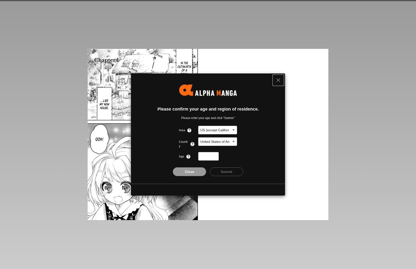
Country (183, 144)
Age (181, 156)
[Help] (189, 130)
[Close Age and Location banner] (278, 80)
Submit (226, 172)
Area (182, 130)
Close (189, 172)
